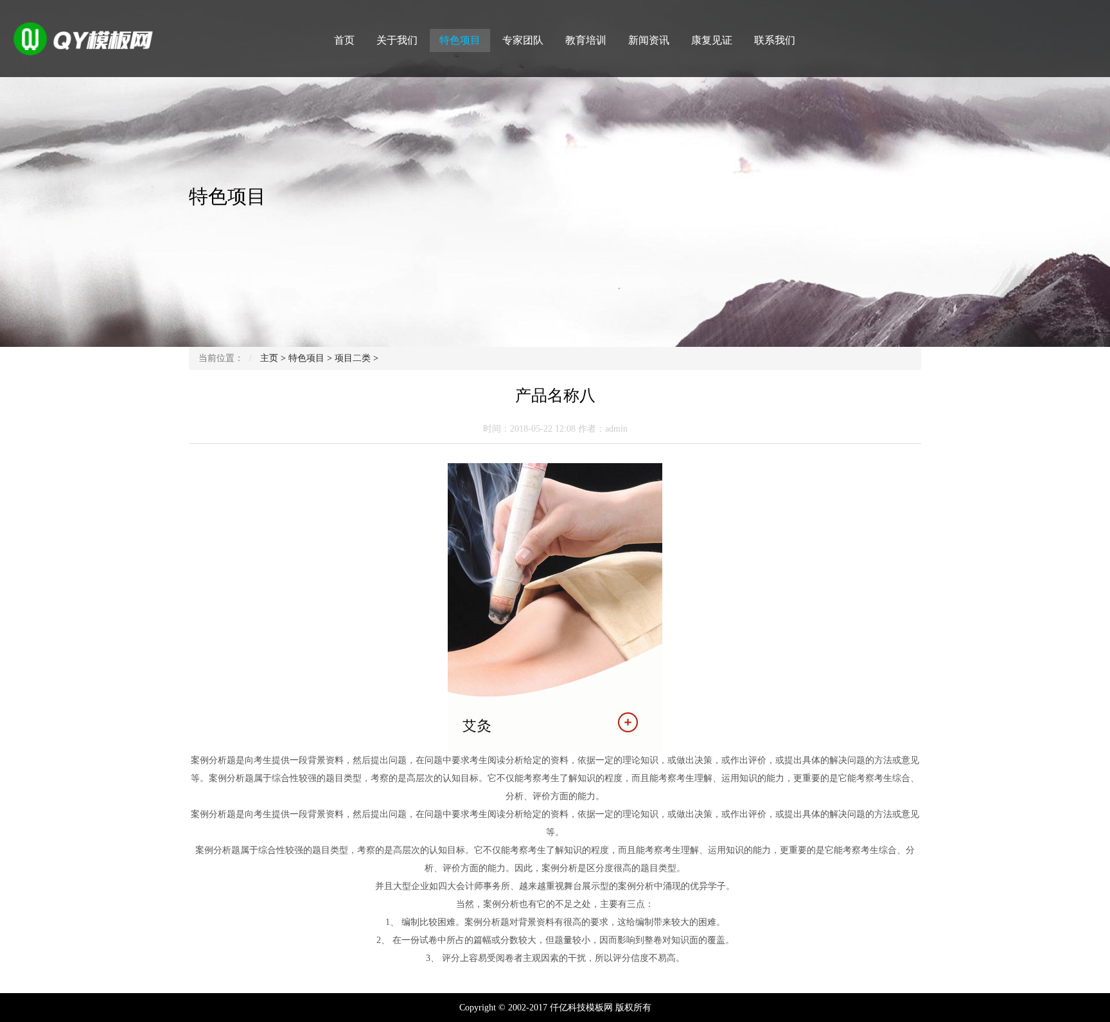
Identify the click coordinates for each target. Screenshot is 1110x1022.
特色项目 (459, 40)
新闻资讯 (648, 40)
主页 (269, 358)
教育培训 (585, 40)
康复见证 (711, 40)
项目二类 (353, 358)
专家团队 (522, 40)
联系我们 (774, 40)
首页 (344, 40)
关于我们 (397, 40)
